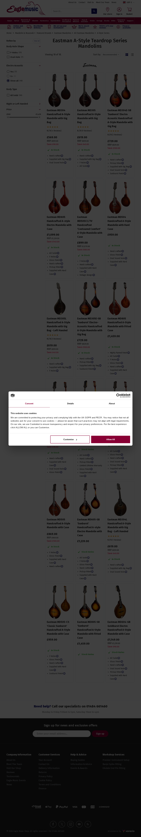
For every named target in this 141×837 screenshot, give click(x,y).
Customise (68, 439)
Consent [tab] (29, 403)
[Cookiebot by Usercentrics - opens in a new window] (118, 395)
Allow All (110, 439)
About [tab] (112, 403)
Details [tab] (70, 403)
